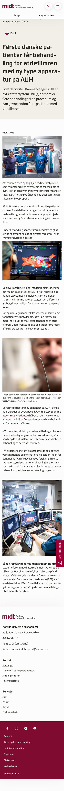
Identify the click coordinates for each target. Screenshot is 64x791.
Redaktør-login (11, 773)
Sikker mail (9, 760)
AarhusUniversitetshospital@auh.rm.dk (25, 649)
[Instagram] (16, 728)
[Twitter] (25, 728)
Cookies (8, 736)
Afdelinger (7, 665)
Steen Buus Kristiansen (15, 416)
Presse (5, 702)
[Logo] (17, 6)
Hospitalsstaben (10, 681)
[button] (48, 6)
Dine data (8, 754)
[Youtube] (35, 728)
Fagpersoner (46, 15)
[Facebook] (7, 728)
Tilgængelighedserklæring (17, 742)
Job (4, 697)
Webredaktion (11, 766)
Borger (17, 15)
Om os (5, 707)
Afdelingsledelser (11, 675)
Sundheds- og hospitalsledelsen (18, 670)
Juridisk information (14, 748)
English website (10, 712)
